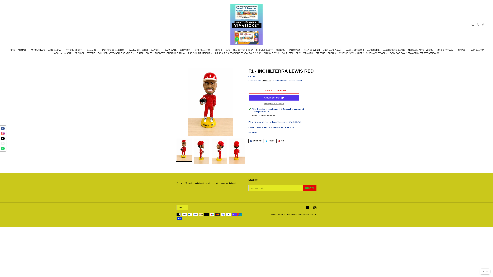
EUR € (182, 208)
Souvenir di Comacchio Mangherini (289, 214)
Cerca (179, 183)
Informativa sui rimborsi (225, 183)
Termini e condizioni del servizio (199, 183)
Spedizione (266, 80)
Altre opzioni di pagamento (274, 104)
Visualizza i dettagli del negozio (263, 115)
